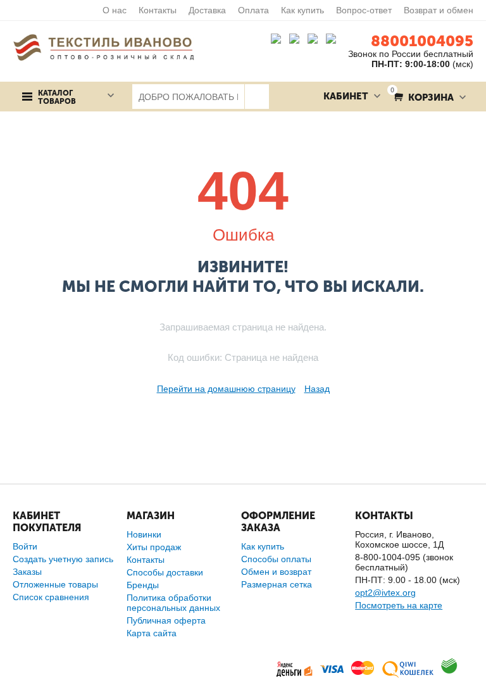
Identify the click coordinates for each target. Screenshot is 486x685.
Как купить (302, 10)
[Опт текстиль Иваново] (103, 47)
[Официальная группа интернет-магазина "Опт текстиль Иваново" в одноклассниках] (297, 40)
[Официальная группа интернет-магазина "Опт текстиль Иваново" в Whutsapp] (337, 40)
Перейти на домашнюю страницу (226, 389)
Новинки (144, 534)
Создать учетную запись (63, 559)
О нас (115, 10)
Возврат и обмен (438, 10)
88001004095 (422, 41)
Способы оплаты (276, 559)
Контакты (158, 10)
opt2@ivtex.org (385, 593)
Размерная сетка (276, 584)
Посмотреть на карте (398, 605)
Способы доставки (165, 572)
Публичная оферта (166, 620)
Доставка (207, 10)
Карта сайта (152, 633)
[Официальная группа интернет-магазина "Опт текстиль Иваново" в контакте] (279, 40)
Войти (25, 546)
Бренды (143, 585)
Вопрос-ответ (364, 10)
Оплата (253, 10)
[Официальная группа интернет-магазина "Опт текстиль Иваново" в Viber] (314, 40)
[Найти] (256, 96)
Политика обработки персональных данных (173, 603)
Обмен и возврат (276, 572)
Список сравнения (51, 597)
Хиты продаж (154, 547)
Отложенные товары (55, 584)
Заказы (27, 572)
